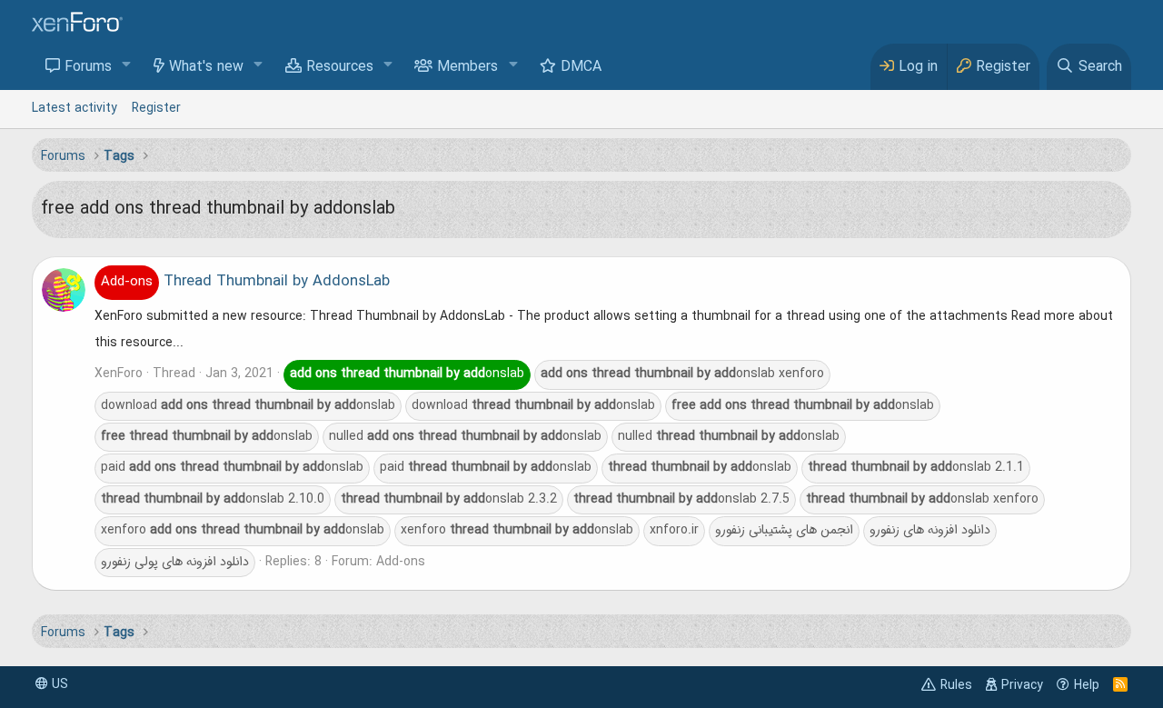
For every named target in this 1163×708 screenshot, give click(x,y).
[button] (127, 66)
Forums (88, 67)
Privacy (1022, 685)
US (58, 684)
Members (467, 67)
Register (156, 108)
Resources (339, 67)
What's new (206, 67)
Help (1086, 685)
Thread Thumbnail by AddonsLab (245, 282)
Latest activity (74, 108)
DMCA (581, 67)
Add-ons (400, 562)
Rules (956, 685)
